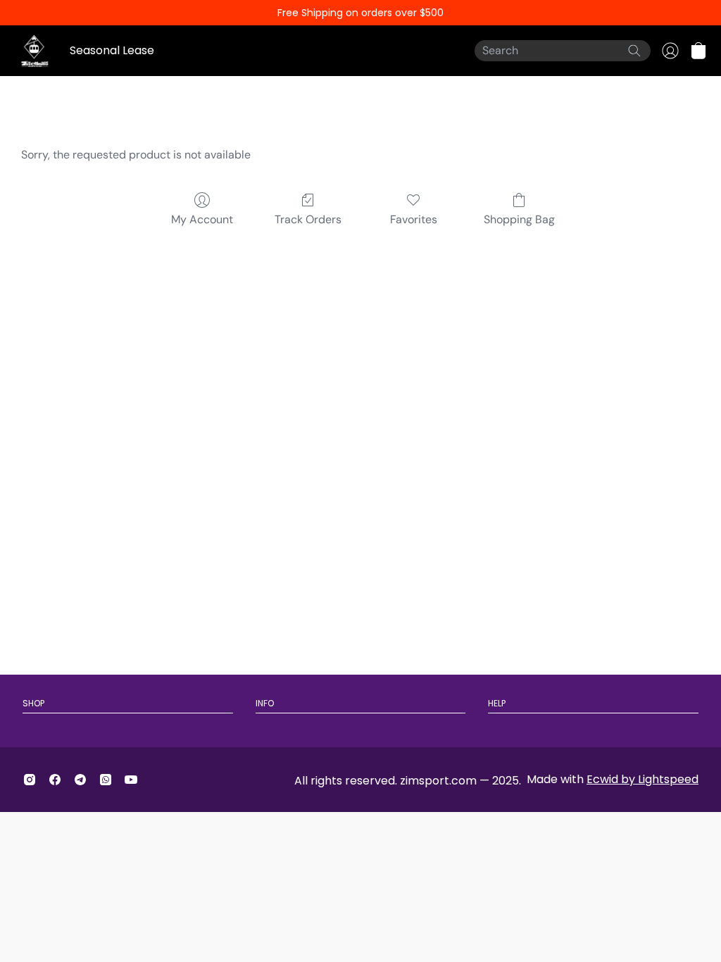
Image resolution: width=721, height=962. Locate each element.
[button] (698, 50)
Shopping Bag (519, 219)
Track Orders (308, 219)
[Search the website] (634, 51)
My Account (202, 219)
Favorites (413, 219)
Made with (612, 779)
